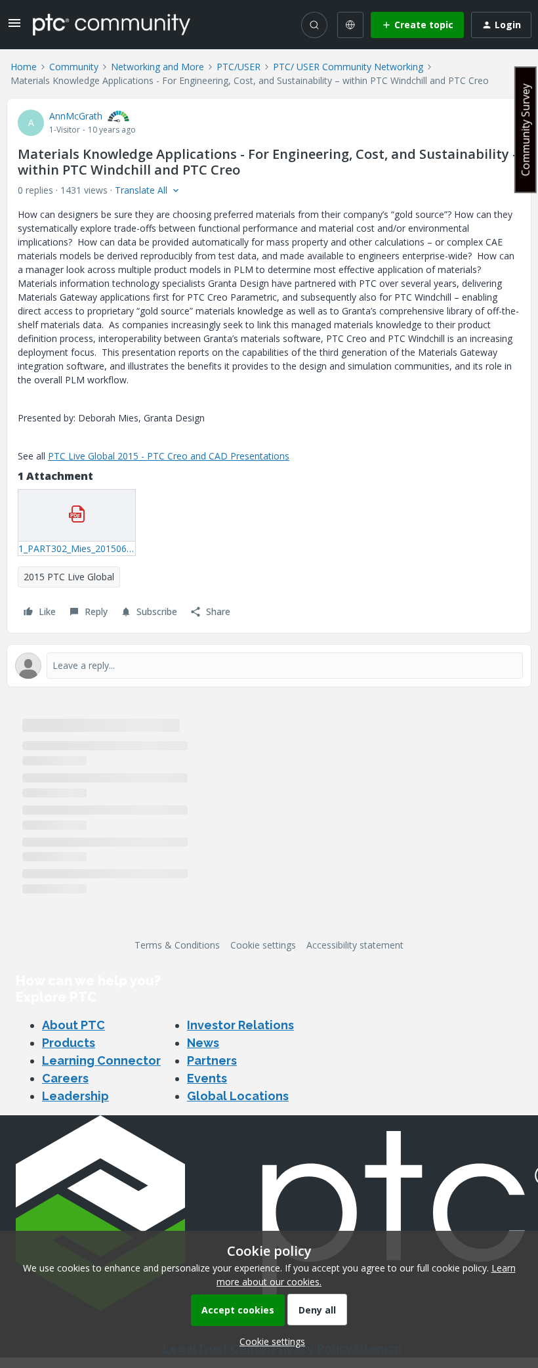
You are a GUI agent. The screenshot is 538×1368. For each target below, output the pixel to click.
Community (73, 66)
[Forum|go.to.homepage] (111, 24)
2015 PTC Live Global (69, 576)
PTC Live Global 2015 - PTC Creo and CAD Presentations (168, 456)
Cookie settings (263, 945)
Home (23, 66)
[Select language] (350, 25)
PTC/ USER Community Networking (348, 66)
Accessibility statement (355, 945)
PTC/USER (238, 66)
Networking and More (157, 66)
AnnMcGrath (75, 116)
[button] (14, 27)
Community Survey (525, 129)
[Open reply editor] (269, 666)
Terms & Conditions (177, 945)
